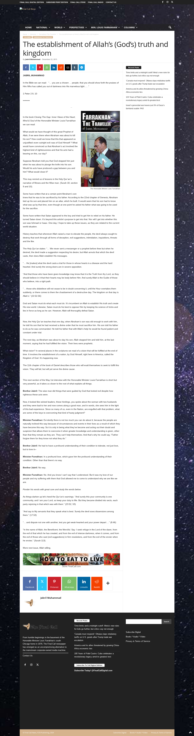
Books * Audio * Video (135, 637)
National (41, 27)
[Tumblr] (75, 67)
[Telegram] (82, 67)
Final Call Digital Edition (32, 2)
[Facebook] (163, 2)
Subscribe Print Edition (57, 2)
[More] (108, 583)
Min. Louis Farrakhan (104, 27)
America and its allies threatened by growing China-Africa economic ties (147, 90)
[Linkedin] (54, 67)
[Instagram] (167, 2)
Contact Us (28, 656)
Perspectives (76, 27)
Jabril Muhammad (32, 59)
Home (28, 27)
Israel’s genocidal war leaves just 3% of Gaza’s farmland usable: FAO (145, 107)
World (58, 27)
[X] (172, 2)
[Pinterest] (40, 67)
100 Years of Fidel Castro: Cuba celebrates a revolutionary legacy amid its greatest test (144, 98)
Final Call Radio (95, 2)
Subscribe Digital (133, 632)
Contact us (111, 2)
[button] (170, 27)
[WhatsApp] (47, 67)
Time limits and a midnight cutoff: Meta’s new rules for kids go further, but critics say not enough (148, 74)
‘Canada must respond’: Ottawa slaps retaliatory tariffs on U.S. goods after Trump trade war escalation (148, 82)
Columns (129, 27)
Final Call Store (77, 2)
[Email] (68, 67)
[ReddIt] (61, 67)
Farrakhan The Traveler (47, 34)
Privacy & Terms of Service (138, 641)
